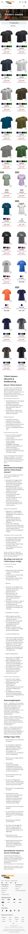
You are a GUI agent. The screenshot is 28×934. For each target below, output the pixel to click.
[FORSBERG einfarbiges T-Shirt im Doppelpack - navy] (2, 46)
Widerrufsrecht (15, 927)
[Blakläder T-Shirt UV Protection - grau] (5, 334)
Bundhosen (3, 890)
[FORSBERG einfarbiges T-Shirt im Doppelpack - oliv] (4, 46)
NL (15, 882)
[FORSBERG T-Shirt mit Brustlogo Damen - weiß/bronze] (21, 219)
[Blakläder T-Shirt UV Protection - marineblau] (4, 334)
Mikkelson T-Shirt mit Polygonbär (6, 221)
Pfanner (4, 921)
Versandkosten (5, 930)
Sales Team (7, 880)
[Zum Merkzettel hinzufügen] (10, 42)
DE (2, 882)
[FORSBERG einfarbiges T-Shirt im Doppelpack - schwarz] (7, 46)
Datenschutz (20, 927)
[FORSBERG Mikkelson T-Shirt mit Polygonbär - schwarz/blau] (4, 219)
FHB (10, 921)
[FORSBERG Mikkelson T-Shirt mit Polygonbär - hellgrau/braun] (9, 219)
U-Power (16, 919)
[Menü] (2, 2)
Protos (3, 919)
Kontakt (17, 888)
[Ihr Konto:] (22, 2)
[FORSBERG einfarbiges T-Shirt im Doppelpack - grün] (11, 46)
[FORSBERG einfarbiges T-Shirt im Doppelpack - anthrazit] (9, 46)
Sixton (10, 919)
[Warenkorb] (25, 2)
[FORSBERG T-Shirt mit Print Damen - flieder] (5, 190)
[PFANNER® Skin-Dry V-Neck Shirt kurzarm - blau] (20, 276)
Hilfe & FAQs (18, 886)
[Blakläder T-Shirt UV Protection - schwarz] (9, 334)
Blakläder (16, 917)
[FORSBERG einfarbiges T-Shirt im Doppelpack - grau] (5, 46)
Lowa (23, 917)
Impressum (7, 927)
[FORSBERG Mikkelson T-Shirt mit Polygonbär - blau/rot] (7, 219)
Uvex (13, 923)
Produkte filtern (14, 23)
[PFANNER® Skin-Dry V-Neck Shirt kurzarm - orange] (22, 276)
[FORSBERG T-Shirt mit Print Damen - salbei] (7, 190)
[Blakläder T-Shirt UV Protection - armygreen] (7, 334)
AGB (10, 927)
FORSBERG (3, 917)
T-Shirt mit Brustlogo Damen (21, 221)
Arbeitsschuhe (4, 888)
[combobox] (13, 6)
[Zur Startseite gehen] (10, 2)
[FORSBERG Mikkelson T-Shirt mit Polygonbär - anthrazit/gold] (5, 219)
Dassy (23, 919)
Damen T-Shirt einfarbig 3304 (21, 308)
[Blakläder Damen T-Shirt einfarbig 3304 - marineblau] (21, 305)
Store (2, 880)
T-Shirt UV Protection (6, 336)
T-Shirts (3, 892)
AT (6, 882)
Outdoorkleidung (5, 894)
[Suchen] (23, 6)
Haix (16, 921)
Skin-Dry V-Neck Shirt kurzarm (21, 279)
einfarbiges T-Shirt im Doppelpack (6, 49)
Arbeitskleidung (4, 886)
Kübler (22, 921)
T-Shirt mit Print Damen (6, 193)
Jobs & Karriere (14, 880)
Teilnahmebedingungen (20, 890)
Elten (10, 917)
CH (11, 882)
